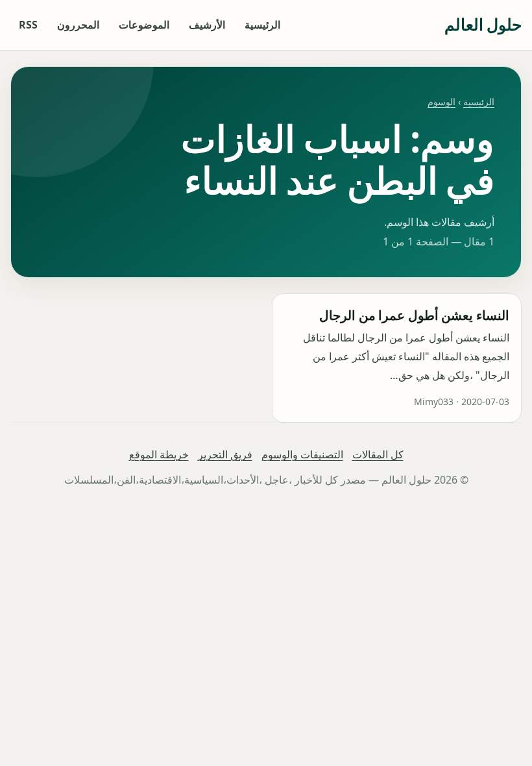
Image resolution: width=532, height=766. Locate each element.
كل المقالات (378, 454)
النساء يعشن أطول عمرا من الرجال (414, 315)
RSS (28, 25)
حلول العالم (483, 24)
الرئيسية (262, 25)
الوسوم (441, 101)
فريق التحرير (225, 454)
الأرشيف (207, 25)
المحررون (78, 25)
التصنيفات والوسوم (302, 454)
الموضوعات (144, 25)
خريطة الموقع (159, 454)
